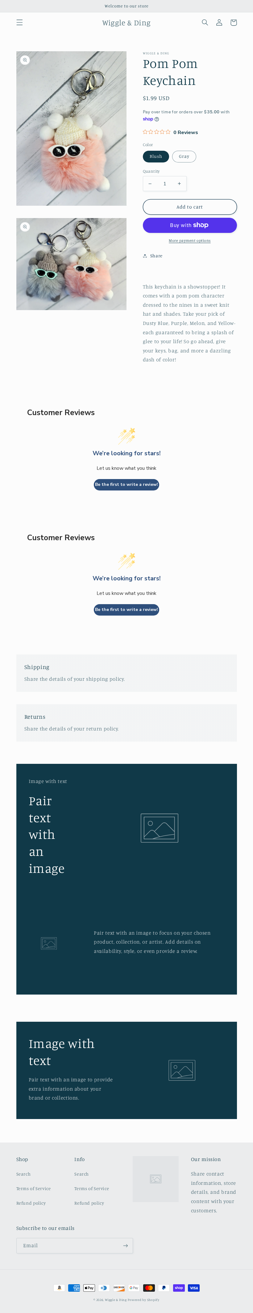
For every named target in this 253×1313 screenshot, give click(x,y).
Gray (184, 156)
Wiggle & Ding (116, 1300)
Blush (156, 156)
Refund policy (31, 1203)
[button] (19, 22)
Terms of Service (33, 1188)
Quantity (151, 171)
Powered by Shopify (143, 1300)
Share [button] (156, 255)
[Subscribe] (125, 1245)
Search (23, 1173)
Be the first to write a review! (126, 484)
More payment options (190, 240)
